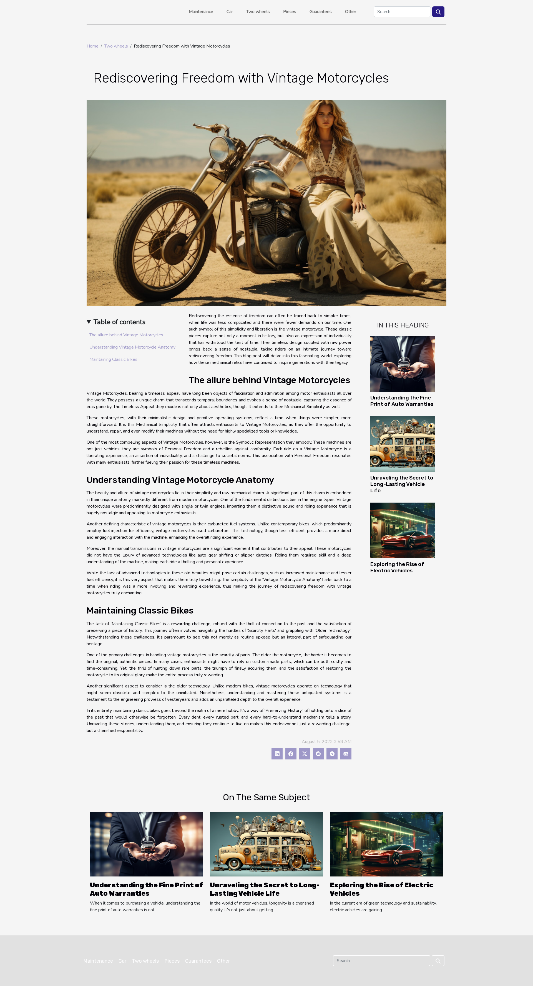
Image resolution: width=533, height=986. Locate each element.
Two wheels (258, 12)
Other (350, 12)
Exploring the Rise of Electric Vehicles (397, 567)
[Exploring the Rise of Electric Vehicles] (402, 530)
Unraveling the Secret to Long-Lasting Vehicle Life (401, 484)
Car (230, 12)
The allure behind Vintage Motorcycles (126, 335)
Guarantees (321, 12)
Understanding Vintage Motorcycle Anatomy (132, 347)
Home (93, 46)
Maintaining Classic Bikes (113, 359)
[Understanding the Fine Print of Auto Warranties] (402, 364)
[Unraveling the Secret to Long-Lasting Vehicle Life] (402, 444)
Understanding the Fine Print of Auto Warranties (401, 400)
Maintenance (201, 12)
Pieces (289, 12)
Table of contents (119, 321)
